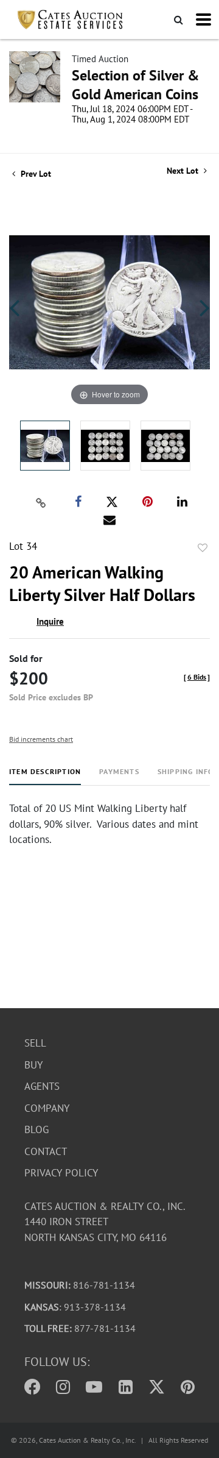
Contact (45, 1151)
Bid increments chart (41, 739)
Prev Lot (34, 173)
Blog (36, 1129)
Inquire (50, 621)
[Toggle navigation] (203, 19)
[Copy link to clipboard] (41, 502)
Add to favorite (202, 548)
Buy (33, 1065)
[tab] (45, 776)
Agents (42, 1086)
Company (46, 1108)
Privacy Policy (61, 1172)
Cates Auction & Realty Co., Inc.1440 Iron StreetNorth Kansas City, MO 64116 (105, 1222)
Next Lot (184, 171)
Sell (35, 1043)
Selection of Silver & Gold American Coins (136, 85)
